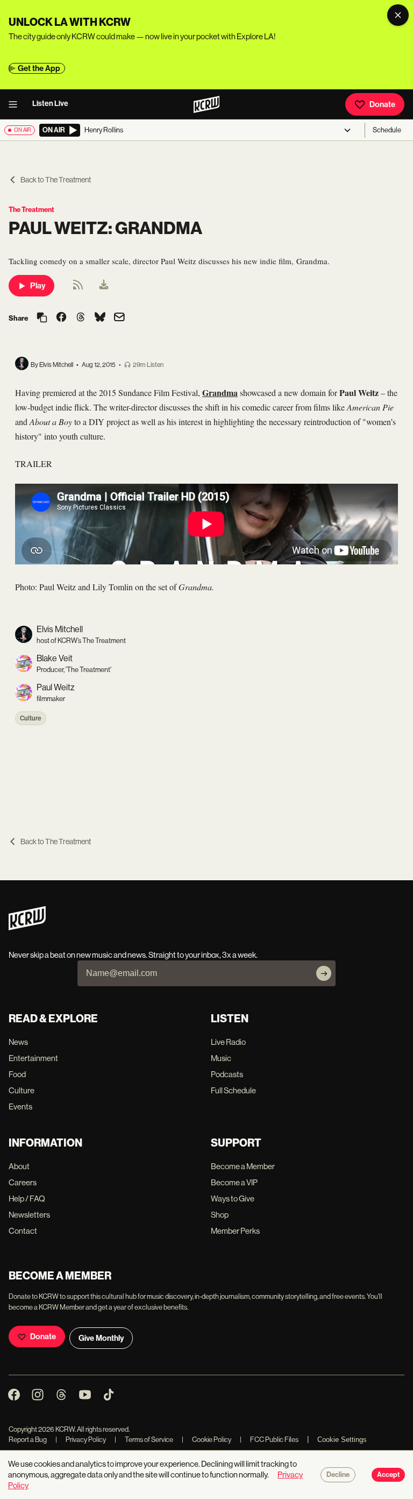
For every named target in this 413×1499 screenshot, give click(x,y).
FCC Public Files (269, 1440)
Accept (388, 1474)
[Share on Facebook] (61, 318)
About (19, 1166)
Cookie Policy (206, 1440)
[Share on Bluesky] (100, 318)
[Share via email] (119, 318)
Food (17, 1074)
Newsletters (29, 1214)
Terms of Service (144, 1440)
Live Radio (228, 1042)
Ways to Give (232, 1198)
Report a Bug (28, 1440)
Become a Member (243, 1166)
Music (221, 1058)
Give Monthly (101, 1338)
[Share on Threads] (80, 318)
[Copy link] (42, 318)
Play (37, 286)
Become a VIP (234, 1182)
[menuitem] (103, 285)
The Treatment (31, 210)
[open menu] (16, 104)
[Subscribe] (323, 973)
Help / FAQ (27, 1198)
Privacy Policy (80, 1440)
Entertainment (33, 1058)
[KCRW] (27, 927)
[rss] (78, 288)
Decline (338, 1474)
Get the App (39, 68)
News (18, 1042)
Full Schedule (233, 1090)
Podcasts (227, 1074)
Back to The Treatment (55, 179)
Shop (220, 1214)
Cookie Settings (342, 1440)
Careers (23, 1182)
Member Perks (235, 1230)
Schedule (387, 130)
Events (20, 1106)
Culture (30, 718)
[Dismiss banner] (398, 15)
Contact (23, 1230)
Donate (382, 104)
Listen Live (50, 103)
